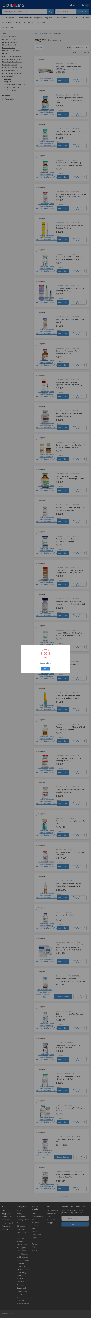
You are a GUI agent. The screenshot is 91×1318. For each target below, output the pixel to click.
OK (45, 668)
